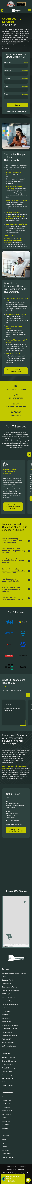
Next (29, 454)
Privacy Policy (22, 1169)
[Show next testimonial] (28, 695)
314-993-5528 (15, 821)
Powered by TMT (12, 1169)
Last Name (7, 70)
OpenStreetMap (16, 944)
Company (7, 78)
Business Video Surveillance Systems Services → (13, 506)
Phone (6, 94)
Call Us (2, 10)
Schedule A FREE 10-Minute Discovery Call (16, 370)
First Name (7, 62)
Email (6, 86)
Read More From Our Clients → (12, 691)
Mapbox (11, 946)
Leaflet (5, 944)
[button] (9, 938)
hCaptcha (24, 111)
